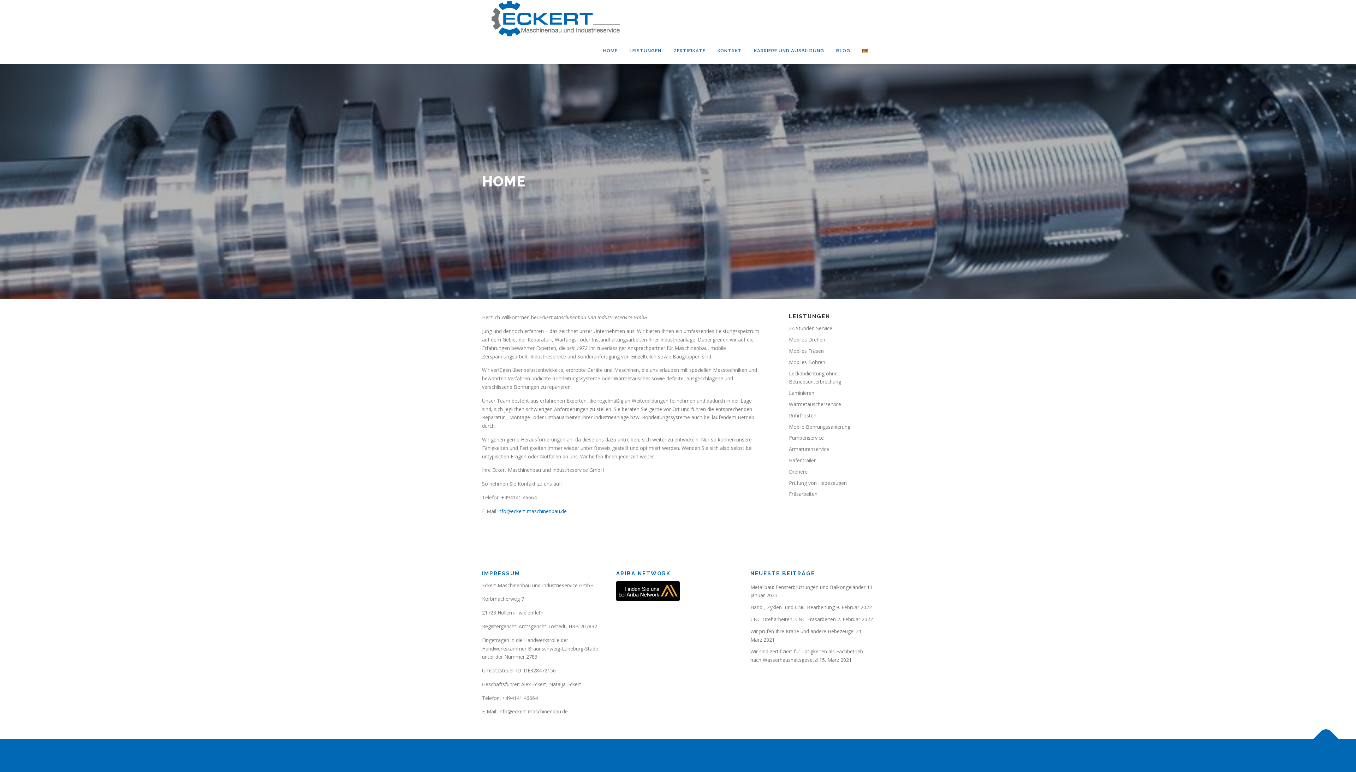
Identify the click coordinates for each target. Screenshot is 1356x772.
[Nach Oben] (1326, 739)
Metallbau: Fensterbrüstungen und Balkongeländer (808, 587)
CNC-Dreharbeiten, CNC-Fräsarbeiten (793, 619)
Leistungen (645, 50)
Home (610, 50)
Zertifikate (689, 50)
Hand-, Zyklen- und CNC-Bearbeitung (792, 607)
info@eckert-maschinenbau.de (532, 511)
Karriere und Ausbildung (789, 50)
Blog (843, 50)
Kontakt (730, 50)
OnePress (727, 755)
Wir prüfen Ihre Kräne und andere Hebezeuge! (802, 631)
